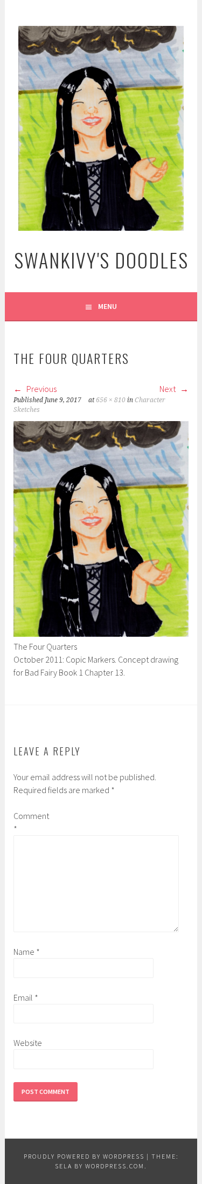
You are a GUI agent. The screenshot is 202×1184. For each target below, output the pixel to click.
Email (25, 997)
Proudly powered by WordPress (84, 1156)
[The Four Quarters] (100, 633)
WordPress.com (114, 1166)
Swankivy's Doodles (101, 259)
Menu (107, 306)
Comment (30, 822)
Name (26, 951)
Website (27, 1042)
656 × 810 (111, 400)
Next (168, 388)
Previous (41, 388)
